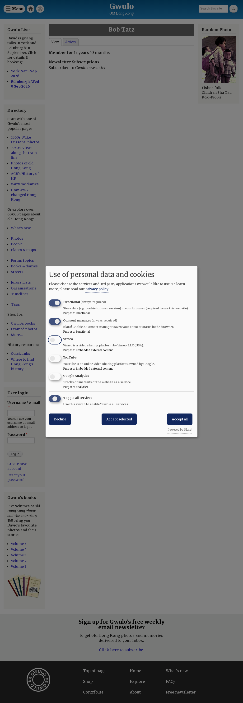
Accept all (180, 419)
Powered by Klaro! (180, 429)
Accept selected (119, 419)
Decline (60, 419)
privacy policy (96, 289)
